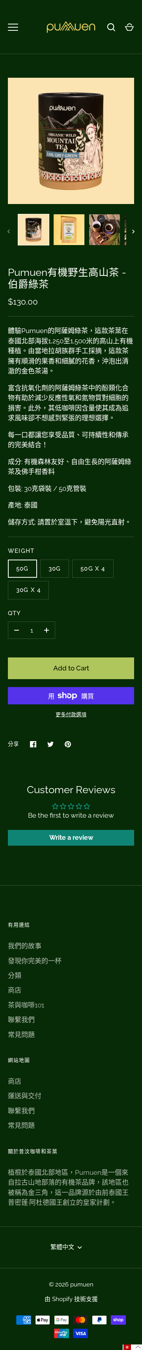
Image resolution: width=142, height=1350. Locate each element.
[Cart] (129, 27)
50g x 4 (92, 568)
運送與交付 (24, 1096)
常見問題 (21, 1035)
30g (55, 568)
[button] (132, 1347)
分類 (14, 975)
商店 (14, 990)
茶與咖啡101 (26, 1005)
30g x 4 (28, 589)
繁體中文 (62, 1247)
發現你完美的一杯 (35, 961)
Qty (14, 613)
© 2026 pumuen (71, 1284)
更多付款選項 (71, 714)
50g (22, 568)
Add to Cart (71, 668)
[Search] (111, 27)
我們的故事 (24, 946)
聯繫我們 (21, 1020)
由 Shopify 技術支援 (71, 1299)
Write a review (71, 837)
